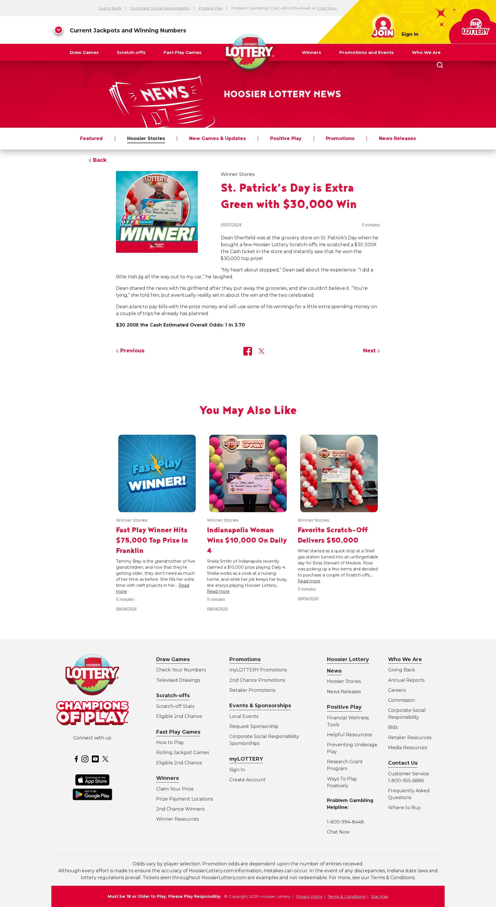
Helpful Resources (348, 734)
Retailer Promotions (252, 690)
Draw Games (84, 52)
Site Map (379, 896)
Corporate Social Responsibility (160, 8)
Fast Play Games (183, 52)
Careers (397, 690)
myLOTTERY (246, 759)
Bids (393, 727)
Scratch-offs (131, 52)
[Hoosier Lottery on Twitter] (106, 759)
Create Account (247, 779)
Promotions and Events (366, 52)
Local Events (243, 716)
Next (369, 350)
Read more (218, 591)
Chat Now (327, 8)
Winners (311, 52)
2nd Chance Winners (180, 809)
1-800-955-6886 (406, 780)
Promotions (340, 138)
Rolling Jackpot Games (182, 752)
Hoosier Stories (146, 138)
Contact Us (403, 763)
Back (100, 160)
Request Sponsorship (253, 726)
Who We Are (426, 52)
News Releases (397, 138)
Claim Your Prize (175, 789)
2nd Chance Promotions (257, 680)
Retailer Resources (409, 737)
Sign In (409, 34)
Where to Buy (404, 807)
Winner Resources (177, 819)
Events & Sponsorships (260, 705)
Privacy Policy (309, 896)
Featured (91, 138)
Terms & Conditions (346, 896)
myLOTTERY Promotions (258, 670)
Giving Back (110, 8)
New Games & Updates (217, 138)
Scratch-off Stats (175, 706)
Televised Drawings (178, 680)
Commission (401, 700)
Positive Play (210, 8)
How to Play (170, 742)
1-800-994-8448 (345, 822)
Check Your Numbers (181, 670)
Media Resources (407, 747)
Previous (132, 350)
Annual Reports (406, 680)
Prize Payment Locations (184, 799)
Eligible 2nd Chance (179, 716)
